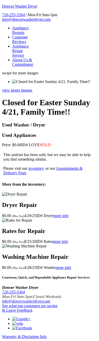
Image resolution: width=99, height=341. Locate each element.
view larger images (17, 90)
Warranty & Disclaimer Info (24, 336)
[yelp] (17, 323)
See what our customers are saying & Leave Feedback (29, 308)
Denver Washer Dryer (19, 6)
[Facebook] (22, 328)
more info (61, 216)
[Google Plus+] (21, 319)
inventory (35, 168)
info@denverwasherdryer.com (26, 19)
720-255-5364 (13, 15)
